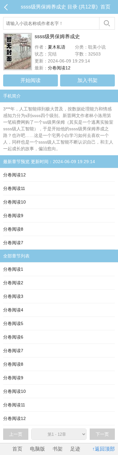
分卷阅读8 (13, 229)
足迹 (75, 449)
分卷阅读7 (13, 242)
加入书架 (87, 80)
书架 (58, 449)
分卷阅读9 (13, 215)
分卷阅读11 (14, 188)
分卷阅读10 (14, 201)
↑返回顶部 (103, 449)
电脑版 (37, 449)
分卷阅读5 (13, 323)
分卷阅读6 (13, 337)
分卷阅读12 (59, 67)
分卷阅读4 (13, 309)
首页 (105, 6)
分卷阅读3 (13, 296)
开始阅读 (30, 80)
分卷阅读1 (13, 269)
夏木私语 (56, 47)
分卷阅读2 (13, 282)
